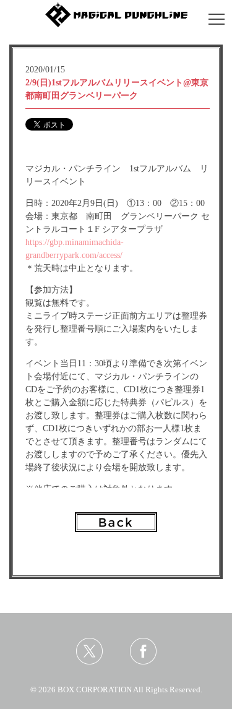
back (116, 522)
